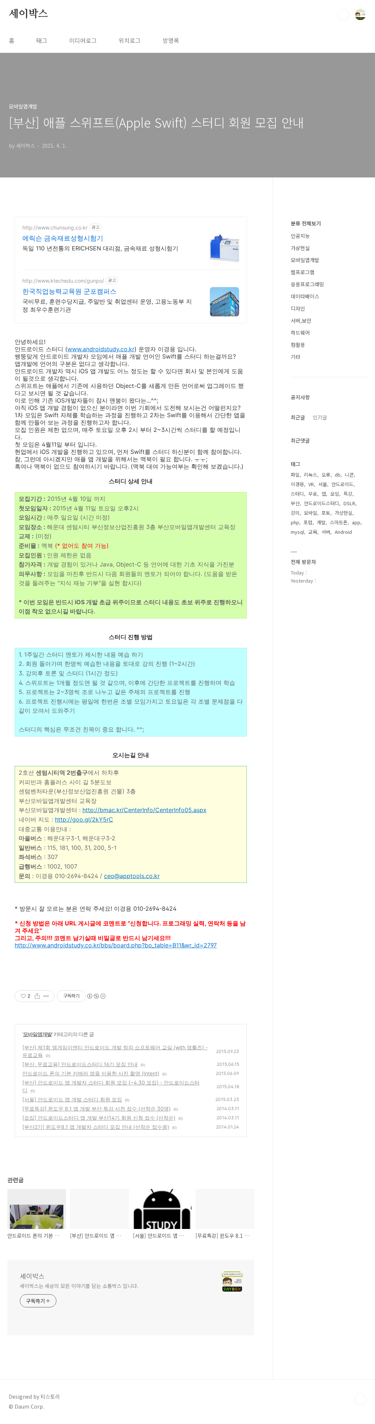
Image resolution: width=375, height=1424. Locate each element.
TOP (360, 1399)
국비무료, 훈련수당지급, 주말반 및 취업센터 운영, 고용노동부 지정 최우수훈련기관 (107, 305)
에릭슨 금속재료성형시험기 (62, 238)
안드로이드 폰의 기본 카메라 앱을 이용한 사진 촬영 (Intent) (90, 1073)
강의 (295, 512)
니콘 (349, 474)
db (338, 474)
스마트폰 (339, 522)
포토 (326, 512)
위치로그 (130, 40)
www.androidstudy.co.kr (100, 349)
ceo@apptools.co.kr (132, 876)
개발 (321, 522)
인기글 (320, 417)
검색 (343, 14)
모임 (334, 493)
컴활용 (298, 344)
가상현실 (300, 248)
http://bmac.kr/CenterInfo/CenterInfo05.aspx (144, 810)
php (295, 522)
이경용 (297, 484)
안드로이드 (342, 484)
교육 (312, 531)
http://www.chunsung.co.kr (55, 227)
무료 (312, 493)
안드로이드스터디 (321, 503)
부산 (295, 503)
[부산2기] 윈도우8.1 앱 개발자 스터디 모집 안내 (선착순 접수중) (95, 1127)
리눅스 (310, 474)
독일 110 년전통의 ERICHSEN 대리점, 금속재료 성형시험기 (100, 248)
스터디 (297, 493)
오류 (326, 474)
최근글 (298, 417)
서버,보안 (301, 320)
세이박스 (28, 14)
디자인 (298, 308)
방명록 (171, 40)
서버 (326, 531)
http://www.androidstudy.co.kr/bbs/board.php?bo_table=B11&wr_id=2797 (116, 945)
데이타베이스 (305, 296)
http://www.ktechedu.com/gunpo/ (63, 281)
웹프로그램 (303, 272)
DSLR (349, 503)
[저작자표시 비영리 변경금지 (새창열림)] (96, 996)
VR (311, 484)
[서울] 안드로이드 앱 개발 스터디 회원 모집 (72, 1099)
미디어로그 (83, 40)
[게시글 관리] (46, 996)
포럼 (308, 522)
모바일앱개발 (37, 1034)
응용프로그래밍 (307, 284)
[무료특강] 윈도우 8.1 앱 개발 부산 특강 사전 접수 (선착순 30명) (96, 1108)
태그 (41, 40)
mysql (297, 531)
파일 (295, 474)
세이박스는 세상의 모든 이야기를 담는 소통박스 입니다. (79, 1285)
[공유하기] (37, 996)
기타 (295, 356)
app (356, 522)
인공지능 (300, 235)
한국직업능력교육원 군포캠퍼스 (69, 291)
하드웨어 (300, 332)
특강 (348, 493)
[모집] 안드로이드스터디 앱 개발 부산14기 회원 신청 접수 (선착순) (98, 1118)
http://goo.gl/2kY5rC (84, 819)
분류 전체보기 (306, 223)
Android (343, 531)
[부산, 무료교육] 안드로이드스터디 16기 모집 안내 (80, 1064)
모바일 (310, 512)
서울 (322, 484)
